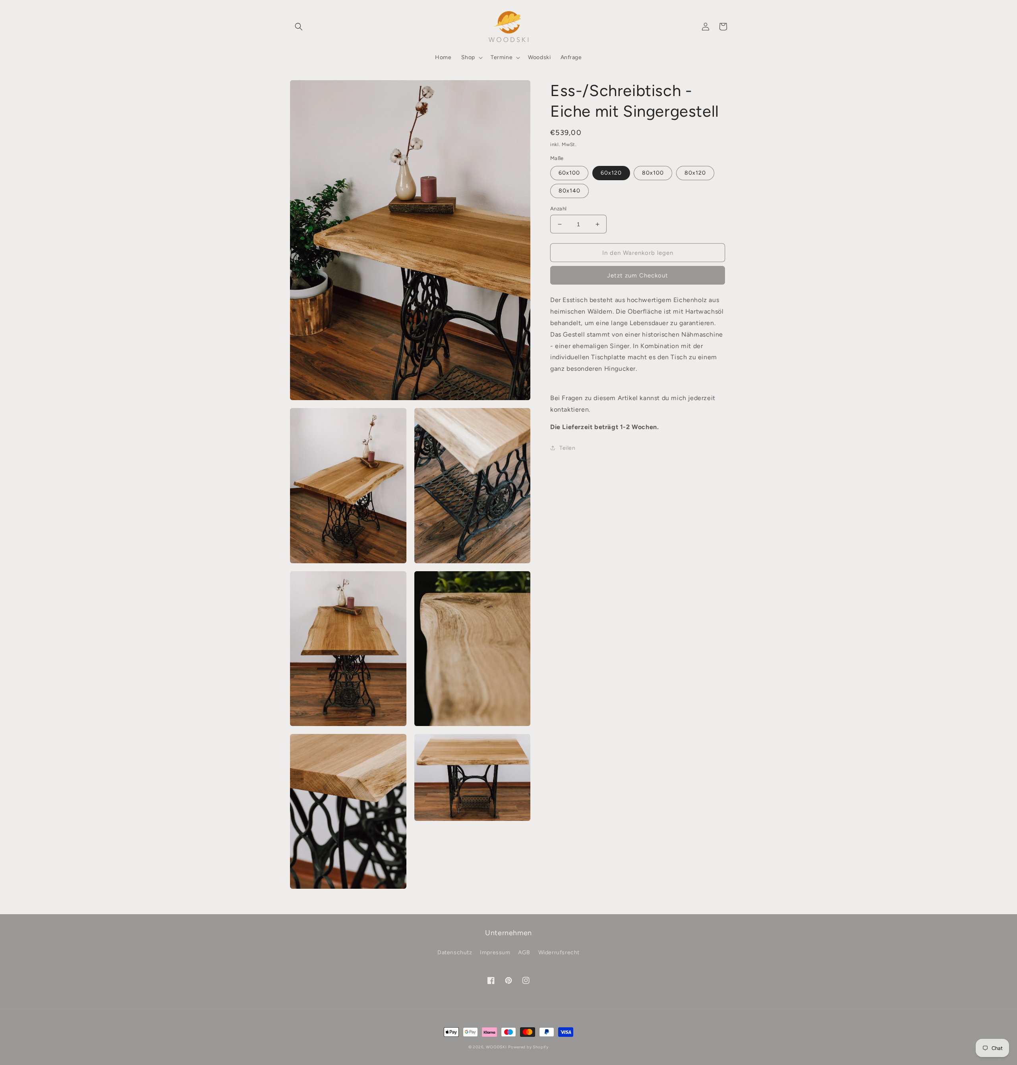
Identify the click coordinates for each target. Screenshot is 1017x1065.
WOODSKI (496, 1047)
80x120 (695, 172)
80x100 (653, 172)
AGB (524, 952)
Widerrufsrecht (559, 952)
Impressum (495, 952)
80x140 (569, 190)
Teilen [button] (567, 448)
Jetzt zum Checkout (637, 275)
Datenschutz (454, 952)
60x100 (569, 172)
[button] (298, 26)
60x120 (611, 172)
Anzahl (558, 209)
